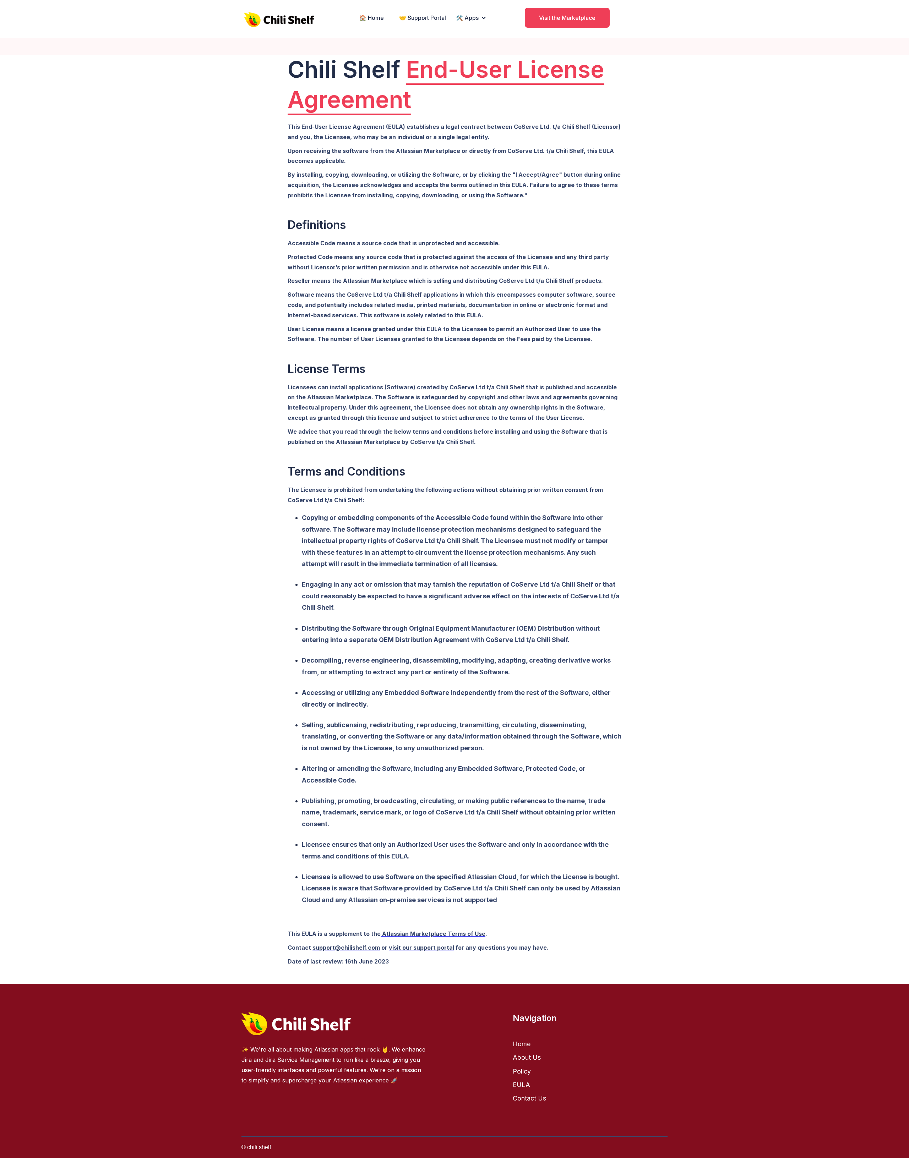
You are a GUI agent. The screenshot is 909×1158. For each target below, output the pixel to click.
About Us (527, 1057)
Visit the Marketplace (567, 17)
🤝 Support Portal (422, 17)
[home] (279, 17)
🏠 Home (371, 17)
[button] (470, 18)
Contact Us (529, 1098)
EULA (521, 1084)
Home (521, 1044)
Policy (522, 1071)
